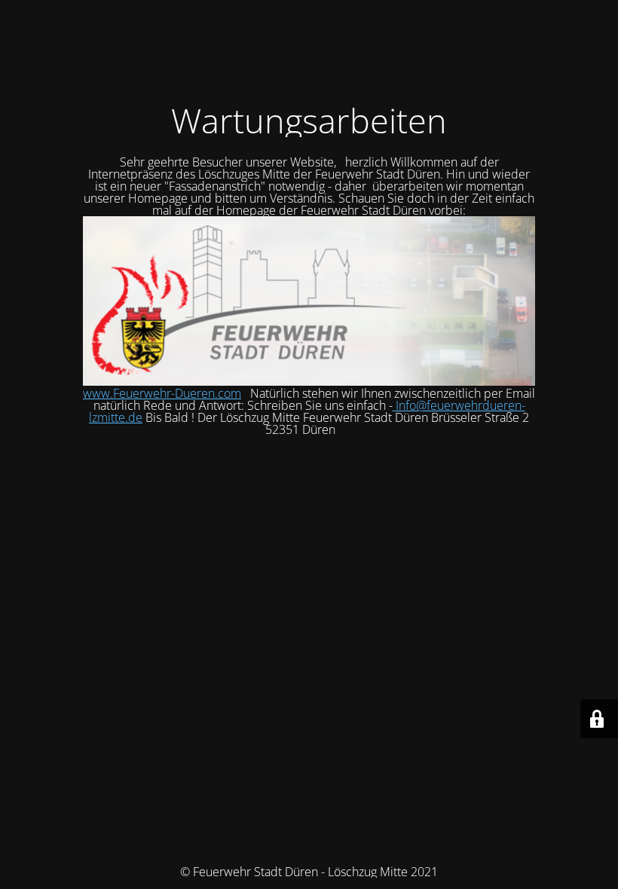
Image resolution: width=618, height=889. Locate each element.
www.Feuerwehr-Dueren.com (162, 393)
